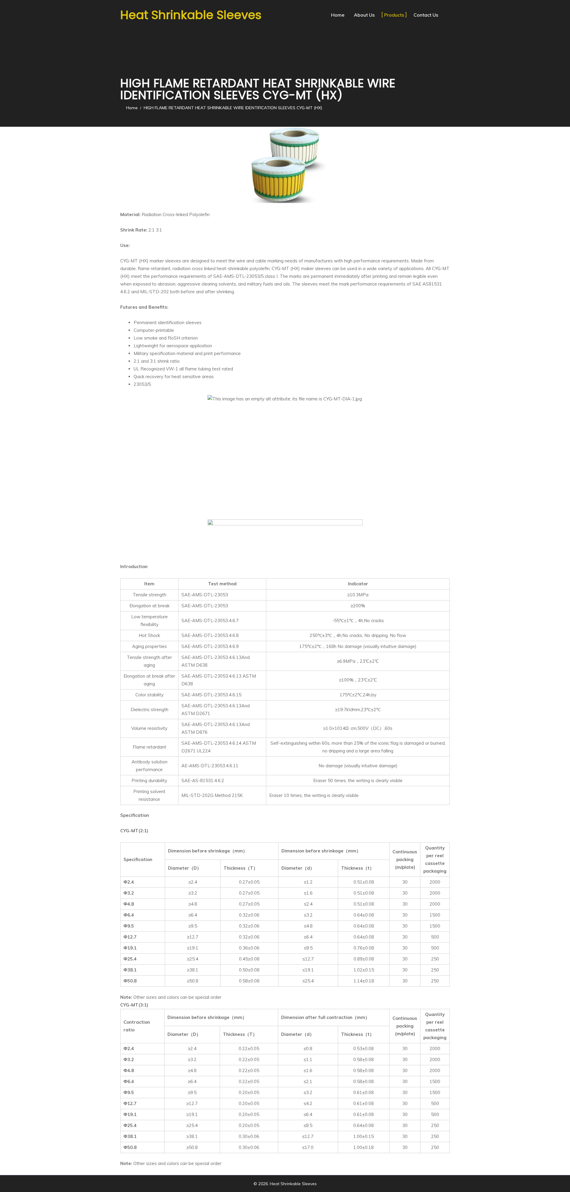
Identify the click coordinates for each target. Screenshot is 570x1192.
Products (394, 15)
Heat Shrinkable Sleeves (191, 15)
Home (337, 15)
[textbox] (292, 353)
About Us (364, 15)
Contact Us (426, 15)
